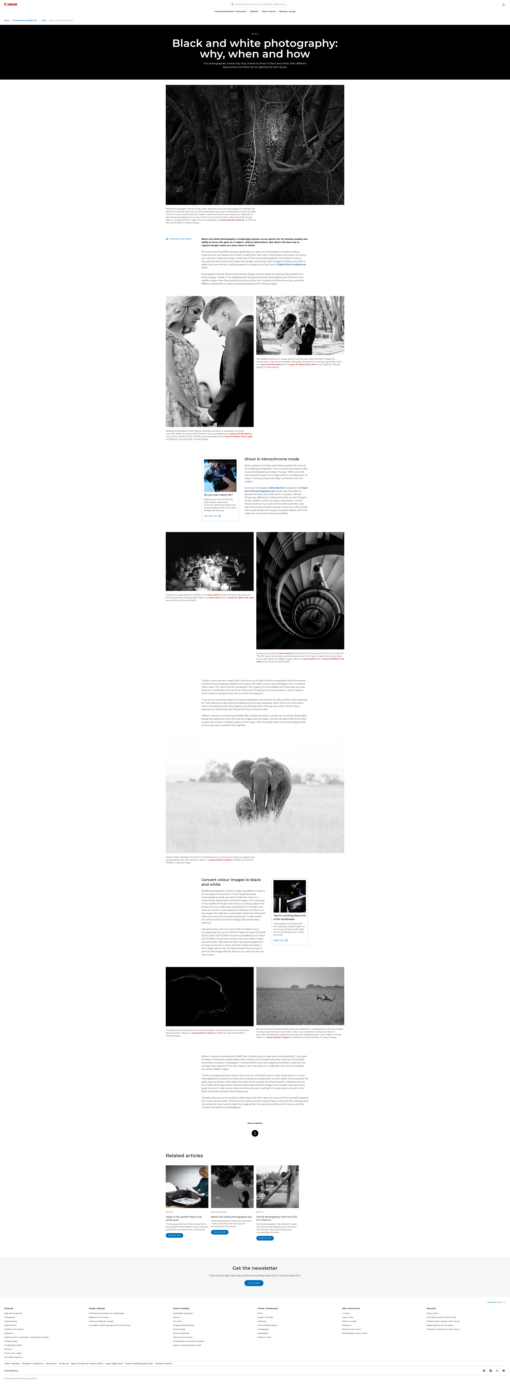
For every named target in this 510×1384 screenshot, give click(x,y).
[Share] (255, 1133)
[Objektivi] (259, 11)
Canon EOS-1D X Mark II (220, 860)
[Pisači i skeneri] (277, 11)
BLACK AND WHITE (219, 1212)
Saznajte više (174, 1235)
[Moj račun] (504, 5)
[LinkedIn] (491, 1371)
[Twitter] (497, 1371)
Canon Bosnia (11, 1371)
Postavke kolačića (163, 1363)
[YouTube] (504, 1371)
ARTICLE (255, 34)
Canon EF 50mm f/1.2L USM (302, 364)
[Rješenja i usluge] (297, 11)
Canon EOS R (213, 595)
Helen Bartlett (277, 488)
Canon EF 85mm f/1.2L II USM (238, 436)
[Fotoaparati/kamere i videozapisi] (247, 11)
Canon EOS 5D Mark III (271, 364)
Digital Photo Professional (291, 264)
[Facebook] (484, 1371)
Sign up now (254, 1283)
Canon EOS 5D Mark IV (241, 434)
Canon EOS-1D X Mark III (232, 220)
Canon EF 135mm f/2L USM (241, 597)
